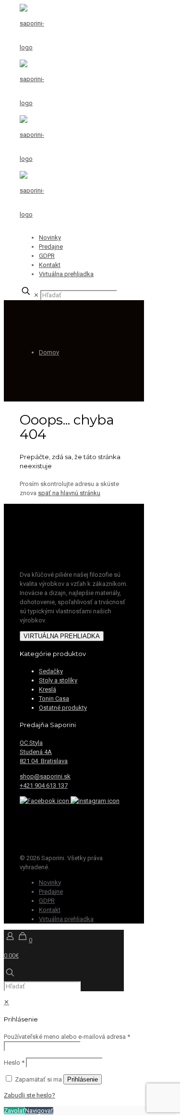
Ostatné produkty (63, 707)
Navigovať (39, 1110)
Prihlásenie (82, 1079)
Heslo (14, 1062)
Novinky (50, 237)
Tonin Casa (54, 698)
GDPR (47, 255)
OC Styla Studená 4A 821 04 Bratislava (44, 752)
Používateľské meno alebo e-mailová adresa (67, 1036)
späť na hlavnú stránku (69, 493)
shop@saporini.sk (45, 776)
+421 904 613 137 (44, 785)
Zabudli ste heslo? (29, 1095)
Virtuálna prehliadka (66, 274)
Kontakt (49, 264)
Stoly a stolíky (58, 680)
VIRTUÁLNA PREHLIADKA (62, 636)
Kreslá (47, 689)
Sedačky (51, 671)
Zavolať (14, 1110)
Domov (49, 352)
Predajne (51, 246)
